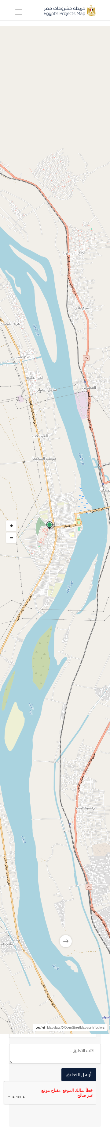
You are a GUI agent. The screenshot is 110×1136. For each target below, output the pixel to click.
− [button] (11, 537)
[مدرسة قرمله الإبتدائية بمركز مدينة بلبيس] (55, 913)
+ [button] (11, 525)
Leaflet (40, 1027)
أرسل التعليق (78, 1074)
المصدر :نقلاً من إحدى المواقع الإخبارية (58, 769)
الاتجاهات (25, 779)
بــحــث (54, 323)
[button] (53, 244)
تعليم (85, 605)
